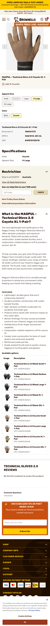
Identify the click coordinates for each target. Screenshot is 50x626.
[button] (4, 19)
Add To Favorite (12, 84)
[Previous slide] (4, 46)
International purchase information (19, 203)
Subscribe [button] (25, 531)
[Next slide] (45, 46)
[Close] (47, 599)
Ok (25, 622)
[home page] (25, 20)
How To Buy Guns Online (13, 199)
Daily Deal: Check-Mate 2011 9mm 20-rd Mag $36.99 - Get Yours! (25, 12)
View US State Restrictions (14, 182)
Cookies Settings (25, 616)
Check (41, 192)
